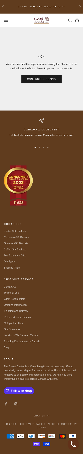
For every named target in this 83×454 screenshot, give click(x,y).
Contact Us (10, 286)
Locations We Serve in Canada (21, 335)
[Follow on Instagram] (16, 404)
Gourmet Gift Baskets (16, 243)
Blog (6, 347)
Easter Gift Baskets (15, 231)
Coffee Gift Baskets (15, 249)
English (39, 415)
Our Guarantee (12, 329)
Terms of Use (11, 292)
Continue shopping (41, 79)
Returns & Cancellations (17, 317)
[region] (41, 129)
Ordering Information (15, 304)
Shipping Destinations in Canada (22, 341)
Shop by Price (12, 267)
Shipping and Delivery (16, 310)
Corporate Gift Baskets (17, 237)
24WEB (41, 427)
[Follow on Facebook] (6, 404)
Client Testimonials (14, 298)
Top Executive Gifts (15, 255)
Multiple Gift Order (14, 323)
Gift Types (9, 261)
